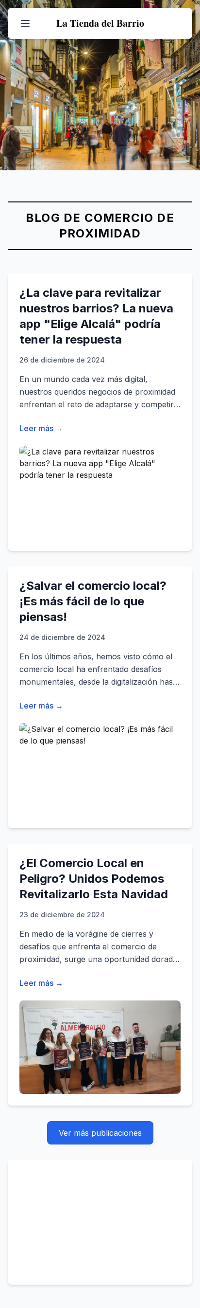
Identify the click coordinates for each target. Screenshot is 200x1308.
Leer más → (41, 428)
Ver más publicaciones (100, 1133)
